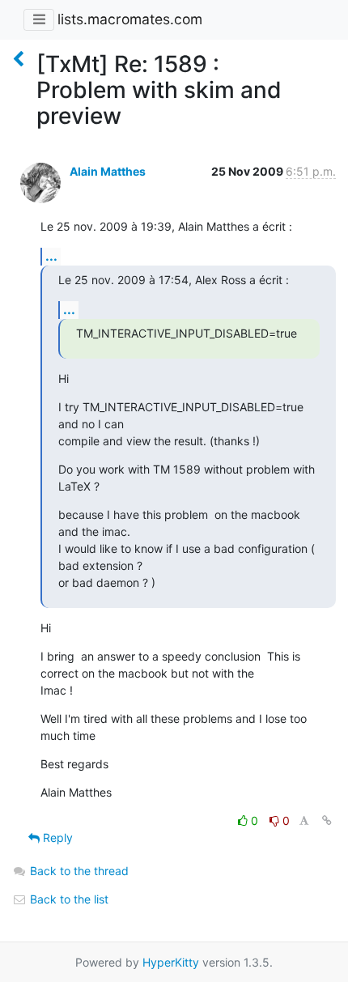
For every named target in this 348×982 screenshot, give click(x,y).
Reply (56, 837)
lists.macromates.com (129, 19)
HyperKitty (170, 962)
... (51, 256)
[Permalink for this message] (327, 820)
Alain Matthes (108, 171)
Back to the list (67, 899)
